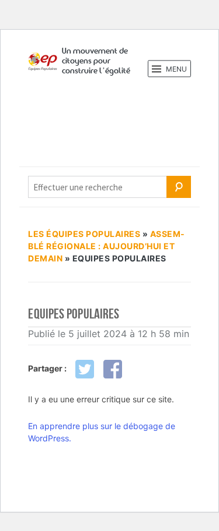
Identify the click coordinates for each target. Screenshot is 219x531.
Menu (175, 69)
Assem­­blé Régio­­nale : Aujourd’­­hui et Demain (106, 246)
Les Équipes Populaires (84, 234)
